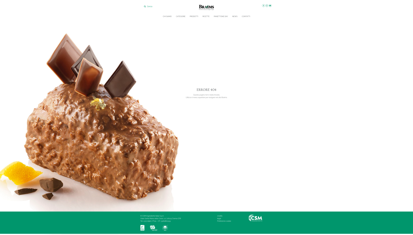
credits (219, 216)
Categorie (180, 16)
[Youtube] (270, 5)
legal (219, 218)
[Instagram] (266, 5)
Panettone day (221, 16)
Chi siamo (167, 16)
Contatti (246, 16)
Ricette (206, 16)
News (234, 16)
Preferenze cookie (224, 221)
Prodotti (194, 16)
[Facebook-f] (263, 5)
